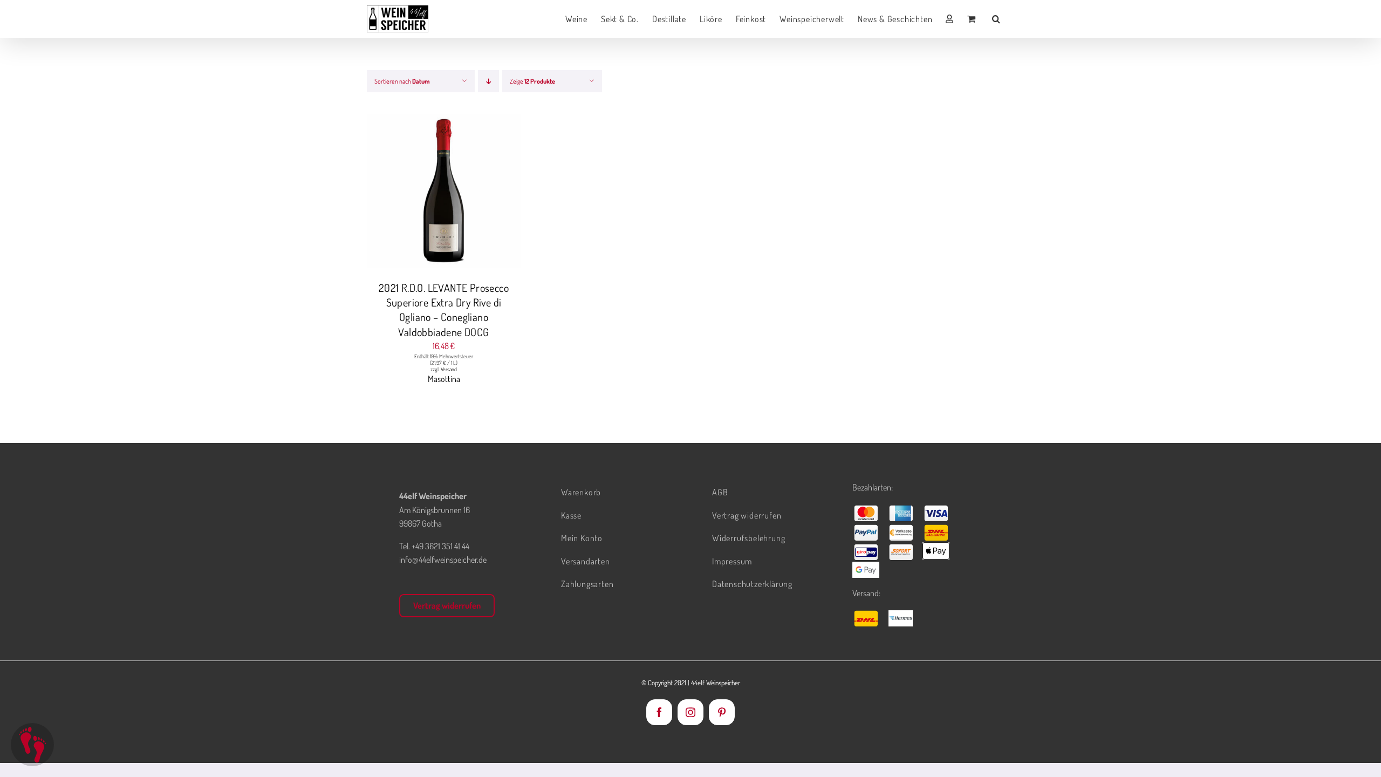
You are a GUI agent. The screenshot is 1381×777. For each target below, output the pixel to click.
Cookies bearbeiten (32, 745)
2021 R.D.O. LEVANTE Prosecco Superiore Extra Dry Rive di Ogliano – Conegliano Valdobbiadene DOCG (444, 310)
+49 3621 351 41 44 (440, 546)
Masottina (444, 378)
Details (484, 192)
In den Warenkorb (422, 192)
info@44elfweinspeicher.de (443, 559)
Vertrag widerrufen (447, 605)
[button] (996, 18)
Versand (449, 369)
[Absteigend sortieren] (488, 81)
